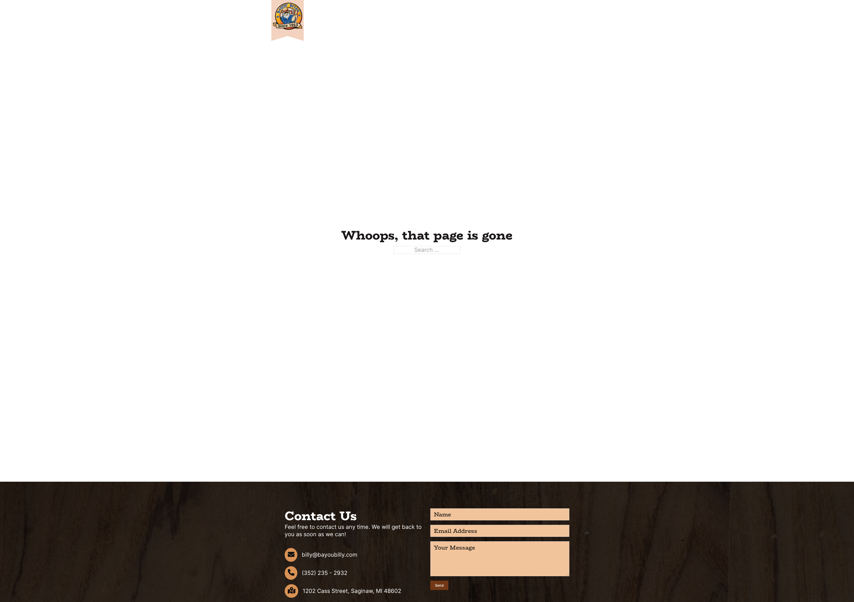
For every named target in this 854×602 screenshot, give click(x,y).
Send (439, 585)
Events (436, 22)
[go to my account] (580, 6)
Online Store (411, 22)
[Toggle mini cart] (572, 7)
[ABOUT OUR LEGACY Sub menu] (581, 21)
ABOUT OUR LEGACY (561, 22)
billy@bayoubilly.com (329, 554)
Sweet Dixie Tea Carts (467, 22)
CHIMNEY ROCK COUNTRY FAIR (516, 22)
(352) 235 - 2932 (324, 573)
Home (389, 22)
